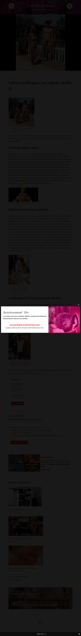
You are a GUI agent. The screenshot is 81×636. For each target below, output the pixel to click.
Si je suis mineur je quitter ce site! (25, 325)
